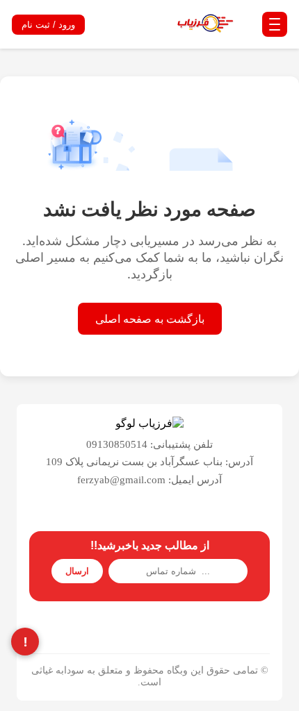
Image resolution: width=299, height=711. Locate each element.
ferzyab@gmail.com (121, 479)
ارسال (77, 571)
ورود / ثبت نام (48, 24)
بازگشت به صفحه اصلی (149, 318)
